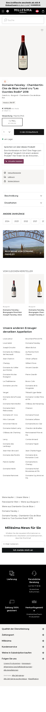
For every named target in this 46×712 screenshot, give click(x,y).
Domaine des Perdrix (11, 455)
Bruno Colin (30, 381)
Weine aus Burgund (29, 502)
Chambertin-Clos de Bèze (29, 95)
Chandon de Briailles (34, 428)
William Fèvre (31, 363)
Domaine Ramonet (10, 475)
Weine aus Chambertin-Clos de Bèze (17, 506)
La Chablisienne (9, 381)
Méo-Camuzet (9, 419)
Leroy (5, 439)
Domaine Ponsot (32, 415)
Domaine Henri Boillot (12, 404)
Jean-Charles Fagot (33, 451)
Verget (5, 392)
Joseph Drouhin (9, 347)
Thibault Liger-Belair (33, 392)
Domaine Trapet (32, 444)
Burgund (14, 95)
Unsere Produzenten (12, 663)
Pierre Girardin (31, 374)
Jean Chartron (8, 359)
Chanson (29, 408)
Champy (6, 363)
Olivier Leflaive (31, 359)
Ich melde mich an (23, 550)
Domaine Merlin (9, 469)
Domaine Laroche (10, 386)
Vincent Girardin (32, 367)
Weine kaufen (8, 497)
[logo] (23, 11)
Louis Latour (8, 339)
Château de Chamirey (11, 433)
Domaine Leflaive (33, 419)
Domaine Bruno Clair (34, 424)
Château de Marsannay (35, 404)
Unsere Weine (22, 497)
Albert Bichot (31, 347)
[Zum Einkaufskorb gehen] (43, 11)
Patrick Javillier (9, 462)
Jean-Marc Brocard (10, 451)
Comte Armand (32, 439)
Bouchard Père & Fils (34, 339)
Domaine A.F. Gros (10, 415)
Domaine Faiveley (33, 343)
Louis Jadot (7, 343)
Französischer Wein (10, 502)
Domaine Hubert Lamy (12, 428)
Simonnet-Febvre (10, 424)
